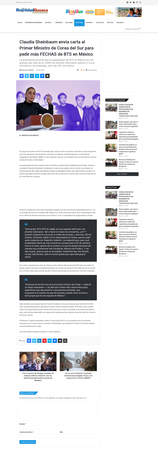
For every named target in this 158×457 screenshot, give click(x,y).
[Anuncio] (36, 143)
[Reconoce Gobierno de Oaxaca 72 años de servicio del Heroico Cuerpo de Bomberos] (111, 163)
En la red (69, 22)
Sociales (120, 22)
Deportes (59, 22)
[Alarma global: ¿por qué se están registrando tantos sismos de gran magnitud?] (111, 125)
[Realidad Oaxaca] (32, 11)
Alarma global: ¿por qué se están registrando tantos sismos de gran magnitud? (128, 124)
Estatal (48, 22)
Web (61, 432)
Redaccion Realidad (27, 70)
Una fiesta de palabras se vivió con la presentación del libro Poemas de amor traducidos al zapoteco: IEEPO (128, 149)
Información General (33, 22)
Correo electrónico (26, 432)
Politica (110, 22)
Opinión (89, 22)
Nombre (22, 424)
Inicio (20, 22)
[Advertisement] (121, 55)
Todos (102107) (122, 174)
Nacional (79, 22)
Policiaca (100, 22)
